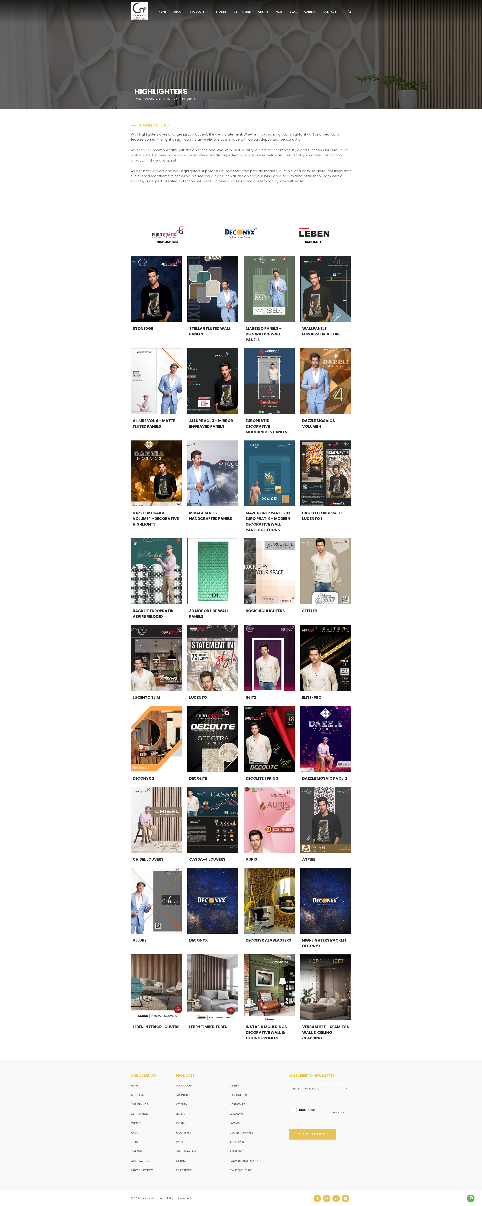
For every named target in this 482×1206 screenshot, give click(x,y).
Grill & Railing (186, 1151)
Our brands (139, 1104)
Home (162, 12)
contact (329, 12)
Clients (263, 12)
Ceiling (181, 1161)
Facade (235, 1123)
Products (197, 12)
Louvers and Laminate (245, 1161)
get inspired (139, 1114)
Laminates (183, 1095)
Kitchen (181, 1104)
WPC (179, 1142)
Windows (237, 1114)
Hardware (237, 1104)
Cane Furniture (241, 1170)
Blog (293, 12)
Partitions (184, 1170)
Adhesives (237, 1142)
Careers (310, 12)
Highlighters (239, 1095)
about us (138, 1095)
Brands (221, 12)
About (178, 12)
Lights (180, 1114)
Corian (181, 1123)
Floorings (183, 1132)
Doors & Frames (241, 1132)
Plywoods (183, 1085)
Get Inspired (242, 12)
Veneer (234, 1085)
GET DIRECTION (311, 1134)
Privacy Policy (142, 1170)
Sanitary (236, 1151)
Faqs (279, 12)
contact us (140, 1161)
